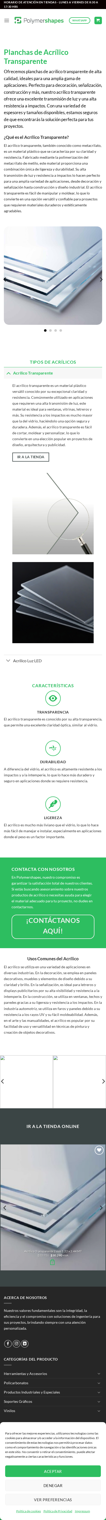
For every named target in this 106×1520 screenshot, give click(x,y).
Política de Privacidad (57, 1511)
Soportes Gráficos (18, 1401)
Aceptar (53, 1471)
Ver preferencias (53, 1499)
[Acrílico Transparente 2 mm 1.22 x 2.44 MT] (53, 1207)
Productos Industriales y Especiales (32, 1392)
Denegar (53, 1485)
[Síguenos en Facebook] (8, 1344)
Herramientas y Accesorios (25, 1373)
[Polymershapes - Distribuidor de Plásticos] (39, 20)
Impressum (82, 1511)
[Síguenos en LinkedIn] (25, 1344)
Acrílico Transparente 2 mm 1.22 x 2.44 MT (53, 1251)
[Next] (101, 279)
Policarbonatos (16, 1383)
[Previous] (5, 279)
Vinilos (9, 1410)
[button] (7, 20)
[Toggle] (8, 373)
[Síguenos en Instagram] (16, 1344)
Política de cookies (28, 1511)
